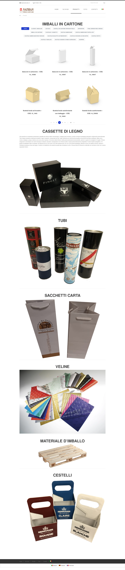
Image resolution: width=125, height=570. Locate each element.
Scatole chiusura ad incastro (79, 36)
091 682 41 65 (37, 3)
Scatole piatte (96, 36)
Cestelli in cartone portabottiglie (64, 28)
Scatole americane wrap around (34, 36)
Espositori (81, 28)
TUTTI (25, 28)
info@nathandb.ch (25, 3)
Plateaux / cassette (51, 32)
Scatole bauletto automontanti (57, 36)
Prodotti (76, 9)
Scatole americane (66, 32)
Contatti (94, 9)
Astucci (48, 28)
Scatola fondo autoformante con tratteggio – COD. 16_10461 (62, 113)
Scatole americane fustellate (85, 32)
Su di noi (66, 9)
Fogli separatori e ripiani (95, 28)
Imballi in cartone (36, 32)
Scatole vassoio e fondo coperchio (65, 39)
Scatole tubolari (46, 39)
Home (56, 9)
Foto (85, 9)
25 (70, 122)
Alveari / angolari (36, 28)
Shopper (81, 39)
